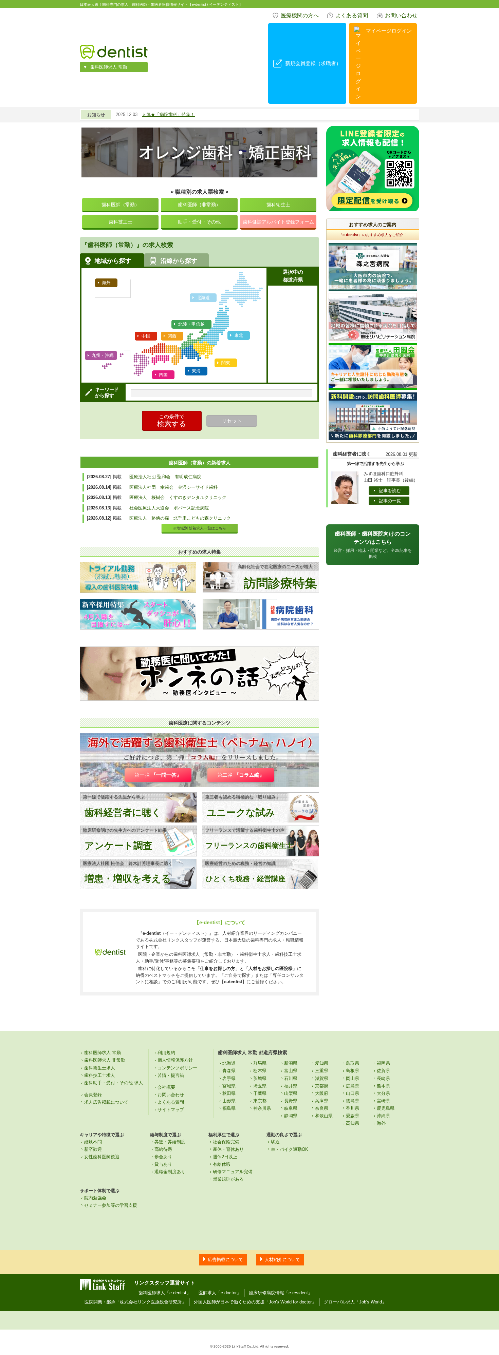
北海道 (229, 1063)
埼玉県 (259, 1085)
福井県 (290, 1085)
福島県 (229, 1108)
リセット (232, 421)
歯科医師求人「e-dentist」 (164, 1292)
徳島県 (352, 1100)
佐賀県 (383, 1070)
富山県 (290, 1070)
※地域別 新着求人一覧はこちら (199, 528)
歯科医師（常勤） (120, 204)
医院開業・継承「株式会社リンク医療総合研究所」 (135, 1301)
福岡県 (383, 1063)
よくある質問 (351, 15)
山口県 (352, 1093)
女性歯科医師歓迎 (101, 1156)
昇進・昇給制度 (169, 1141)
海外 (381, 1123)
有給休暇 (221, 1164)
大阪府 (321, 1093)
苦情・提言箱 (171, 1075)
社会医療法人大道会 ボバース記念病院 (169, 507)
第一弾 (158, 775)
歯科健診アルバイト (278, 222)
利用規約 (166, 1052)
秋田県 (229, 1093)
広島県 (352, 1085)
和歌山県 (324, 1115)
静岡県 (290, 1115)
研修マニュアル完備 (233, 1171)
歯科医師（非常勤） (199, 204)
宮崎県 (383, 1100)
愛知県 (321, 1063)
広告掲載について (225, 1259)
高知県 (352, 1123)
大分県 (383, 1093)
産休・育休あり (228, 1149)
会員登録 (93, 1094)
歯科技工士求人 (99, 1075)
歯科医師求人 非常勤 (104, 1060)
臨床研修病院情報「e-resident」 (280, 1292)
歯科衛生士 (278, 204)
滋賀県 (321, 1078)
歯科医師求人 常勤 (108, 67)
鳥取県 (352, 1063)
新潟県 (290, 1063)
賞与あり (163, 1164)
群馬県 (259, 1063)
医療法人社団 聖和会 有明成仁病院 (165, 476)
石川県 (290, 1078)
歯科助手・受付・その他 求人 (113, 1082)
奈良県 (321, 1108)
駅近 (275, 1141)
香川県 (352, 1108)
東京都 (259, 1100)
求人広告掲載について (106, 1102)
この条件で (171, 420)
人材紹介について (282, 1259)
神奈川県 (262, 1108)
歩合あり (163, 1156)
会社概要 (166, 1087)
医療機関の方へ (300, 15)
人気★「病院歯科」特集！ (168, 114)
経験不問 (93, 1141)
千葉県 (259, 1093)
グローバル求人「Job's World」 (355, 1301)
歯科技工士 (120, 222)
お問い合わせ (401, 15)
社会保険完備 (226, 1141)
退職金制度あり (169, 1171)
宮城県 (229, 1085)
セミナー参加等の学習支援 (110, 1205)
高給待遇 (163, 1149)
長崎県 (383, 1078)
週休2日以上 (225, 1156)
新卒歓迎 (93, 1149)
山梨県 (290, 1093)
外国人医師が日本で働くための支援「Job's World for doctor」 (255, 1301)
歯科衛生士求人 (99, 1067)
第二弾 (240, 775)
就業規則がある (228, 1179)
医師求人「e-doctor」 (220, 1292)
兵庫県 (321, 1100)
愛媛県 (352, 1115)
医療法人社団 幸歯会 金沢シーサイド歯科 (173, 487)
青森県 (229, 1070)
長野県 (290, 1100)
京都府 (321, 1085)
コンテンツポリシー (177, 1067)
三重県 (321, 1070)
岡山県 (352, 1078)
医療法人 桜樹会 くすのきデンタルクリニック (177, 497)
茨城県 (259, 1078)
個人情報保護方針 (175, 1060)
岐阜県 (290, 1108)
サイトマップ (171, 1109)
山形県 (229, 1100)
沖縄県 (383, 1115)
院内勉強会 (95, 1197)
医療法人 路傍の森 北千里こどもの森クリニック (180, 518)
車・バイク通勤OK (289, 1149)
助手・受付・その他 (199, 222)
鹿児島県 (385, 1108)
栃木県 (259, 1070)
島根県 (352, 1070)
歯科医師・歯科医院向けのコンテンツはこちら (373, 545)
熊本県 (383, 1085)
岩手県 (229, 1078)
